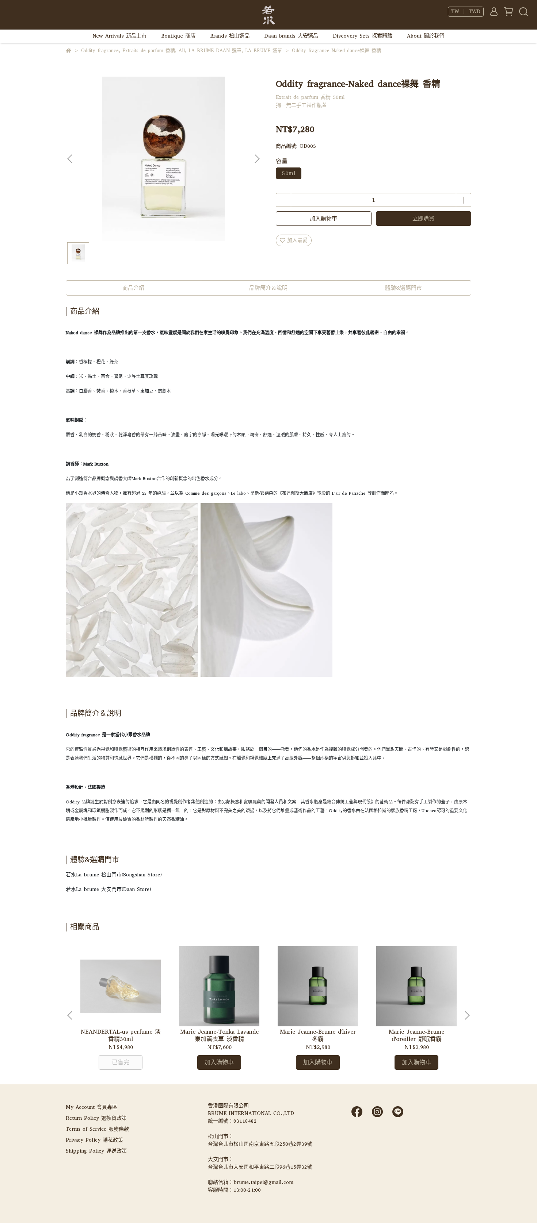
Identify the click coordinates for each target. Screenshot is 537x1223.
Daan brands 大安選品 (291, 35)
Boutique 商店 (178, 35)
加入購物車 (323, 218)
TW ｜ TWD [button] (465, 11)
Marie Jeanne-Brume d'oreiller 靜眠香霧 (416, 1035)
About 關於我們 (425, 35)
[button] (256, 158)
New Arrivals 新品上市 (119, 35)
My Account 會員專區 (91, 1107)
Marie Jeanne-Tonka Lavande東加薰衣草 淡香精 (219, 1035)
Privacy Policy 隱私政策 (94, 1140)
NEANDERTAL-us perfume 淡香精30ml (121, 1035)
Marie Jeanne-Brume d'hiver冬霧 (318, 1035)
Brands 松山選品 (230, 35)
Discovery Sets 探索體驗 (362, 35)
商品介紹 (133, 288)
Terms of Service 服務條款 (97, 1129)
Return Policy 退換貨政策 (96, 1118)
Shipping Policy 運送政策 (96, 1150)
